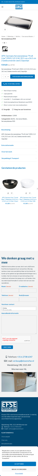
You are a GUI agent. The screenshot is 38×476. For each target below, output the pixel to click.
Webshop (10, 36)
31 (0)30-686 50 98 (9, 2)
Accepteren (19, 464)
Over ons (4, 440)
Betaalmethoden (6, 443)
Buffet (18, 36)
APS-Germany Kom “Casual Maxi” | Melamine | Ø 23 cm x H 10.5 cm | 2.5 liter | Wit (28, 199)
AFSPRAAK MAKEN (20, 2)
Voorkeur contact (7, 304)
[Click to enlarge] (5, 29)
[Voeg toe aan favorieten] (11, 193)
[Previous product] (2, 43)
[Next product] (6, 43)
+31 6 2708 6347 (24, 357)
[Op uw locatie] (19, 310)
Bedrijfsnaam (24, 295)
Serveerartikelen (27, 36)
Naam (6, 286)
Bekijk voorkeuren (19, 469)
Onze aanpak (5, 436)
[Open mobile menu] (2, 7)
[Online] (19, 308)
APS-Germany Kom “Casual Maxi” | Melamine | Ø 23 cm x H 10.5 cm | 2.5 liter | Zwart (10, 199)
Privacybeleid (19, 473)
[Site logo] (19, 7)
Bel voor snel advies (12, 84)
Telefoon (7, 295)
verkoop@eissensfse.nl (23, 361)
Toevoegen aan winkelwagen (22, 76)
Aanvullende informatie (10, 313)
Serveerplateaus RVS (8, 39)
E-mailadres (26, 286)
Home (3, 36)
